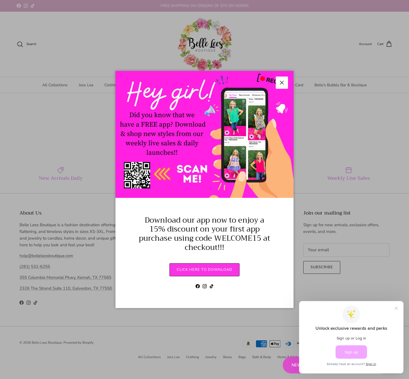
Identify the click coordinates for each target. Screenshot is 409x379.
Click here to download (204, 269)
